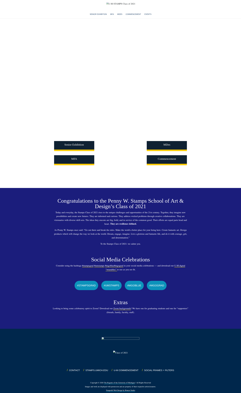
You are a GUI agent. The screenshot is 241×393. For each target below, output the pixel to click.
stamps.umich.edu (96, 370)
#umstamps (99, 265)
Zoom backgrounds (122, 308)
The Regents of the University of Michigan (119, 382)
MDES (119, 14)
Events (147, 14)
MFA (112, 14)
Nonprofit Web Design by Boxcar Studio (120, 390)
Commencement (133, 14)
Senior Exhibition (98, 14)
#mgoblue (109, 265)
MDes (166, 144)
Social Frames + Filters (159, 370)
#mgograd (118, 265)
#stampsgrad (88, 265)
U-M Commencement (126, 370)
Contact (74, 370)
